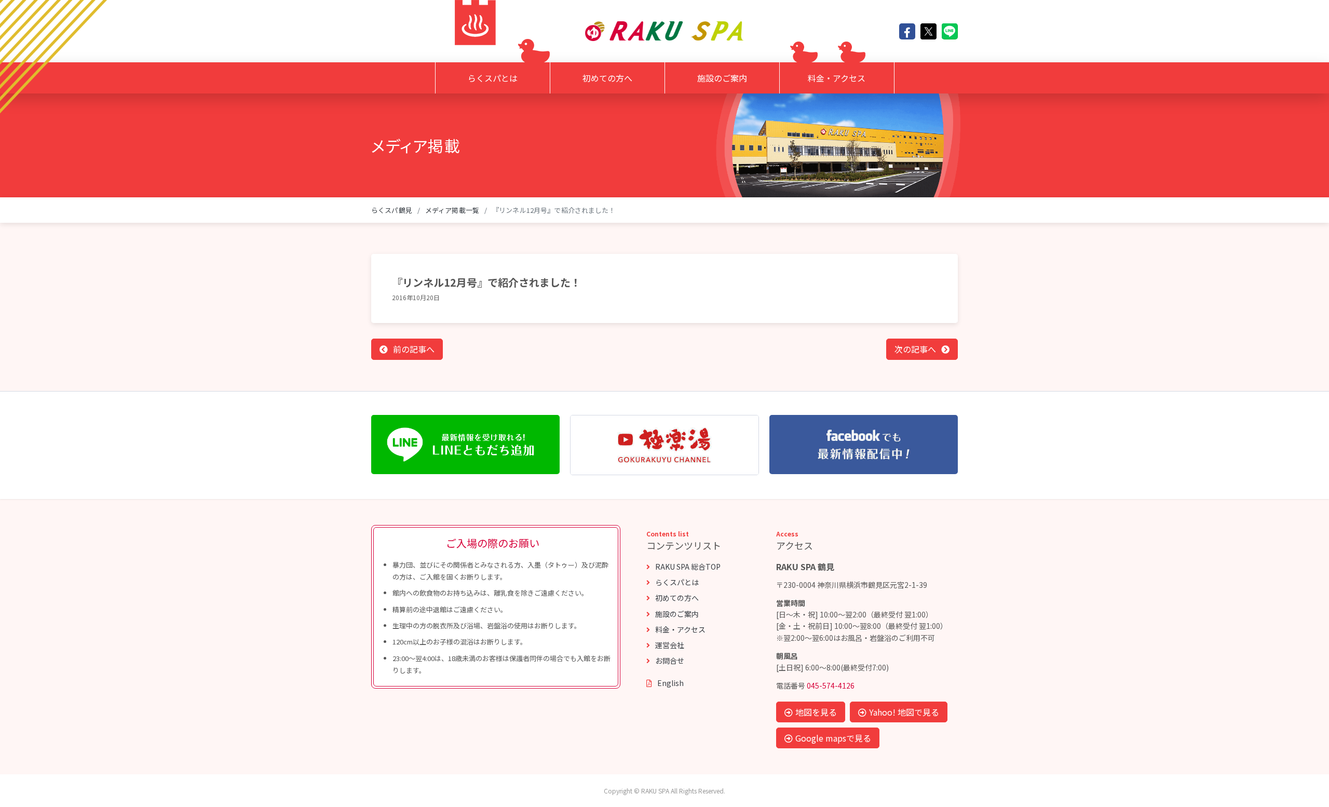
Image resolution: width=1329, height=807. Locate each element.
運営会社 (669, 645)
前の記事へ (414, 349)
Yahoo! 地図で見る (904, 712)
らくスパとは (493, 78)
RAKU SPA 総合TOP (688, 566)
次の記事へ (915, 349)
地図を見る (816, 712)
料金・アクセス (836, 78)
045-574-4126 (831, 685)
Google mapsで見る (833, 738)
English (670, 683)
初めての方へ (607, 78)
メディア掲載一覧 (452, 210)
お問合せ (669, 660)
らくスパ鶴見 (391, 210)
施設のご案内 (722, 78)
